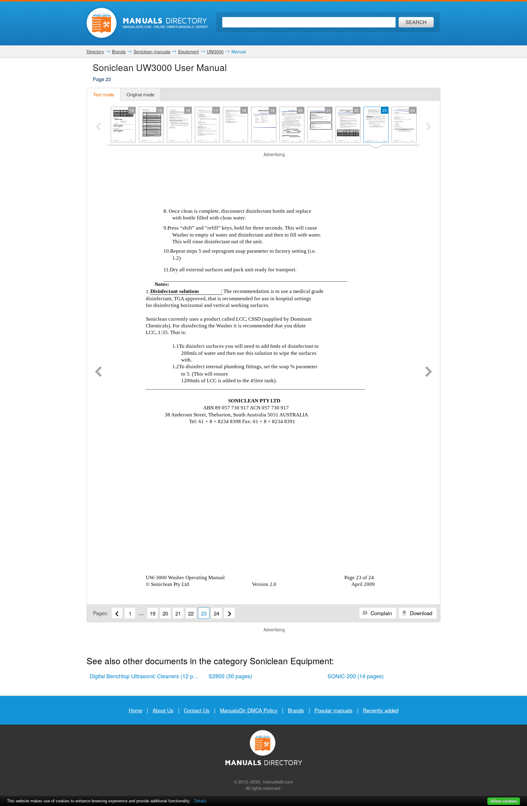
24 (216, 613)
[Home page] (101, 23)
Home (135, 710)
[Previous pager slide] (98, 127)
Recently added (380, 710)
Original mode (140, 94)
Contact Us (197, 710)
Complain (380, 613)
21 (178, 613)
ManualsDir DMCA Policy (249, 710)
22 (191, 613)
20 (165, 613)
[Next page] (428, 372)
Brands (296, 710)
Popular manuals (333, 710)
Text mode (103, 94)
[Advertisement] (263, 165)
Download (420, 613)
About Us (163, 710)
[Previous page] (98, 372)
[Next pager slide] (428, 127)
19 (152, 613)
